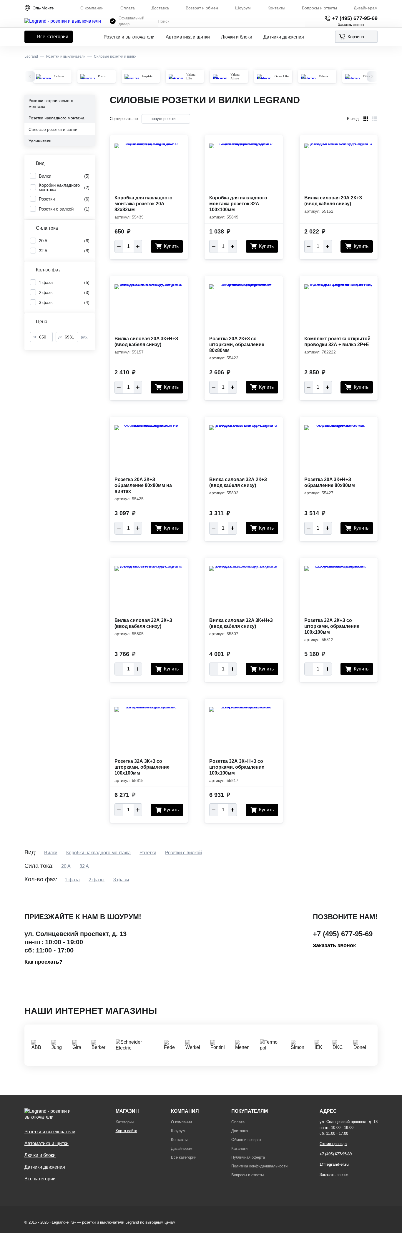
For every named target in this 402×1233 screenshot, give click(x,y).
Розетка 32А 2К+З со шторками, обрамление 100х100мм (331, 626)
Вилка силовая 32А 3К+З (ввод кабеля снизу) (143, 623)
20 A (66, 866)
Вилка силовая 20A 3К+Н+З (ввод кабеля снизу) (146, 341)
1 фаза (72, 879)
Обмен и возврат (246, 1139)
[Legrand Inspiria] (131, 76)
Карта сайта (126, 1131)
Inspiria (147, 76)
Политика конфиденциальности (259, 1166)
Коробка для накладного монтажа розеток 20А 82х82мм (143, 203)
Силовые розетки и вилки (53, 129)
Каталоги (239, 1148)
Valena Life (190, 76)
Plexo (102, 76)
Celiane (59, 76)
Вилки (50, 852)
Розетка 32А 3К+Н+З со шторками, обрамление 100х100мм (236, 767)
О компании (92, 8)
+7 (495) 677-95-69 (355, 18)
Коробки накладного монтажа (98, 852)
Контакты (276, 8)
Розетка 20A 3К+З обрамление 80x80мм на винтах (143, 485)
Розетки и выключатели (129, 36)
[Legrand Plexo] (87, 76)
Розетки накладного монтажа (56, 118)
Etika (366, 76)
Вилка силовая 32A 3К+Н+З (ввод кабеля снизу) (241, 623)
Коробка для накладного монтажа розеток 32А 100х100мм (238, 203)
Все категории (52, 36)
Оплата (127, 8)
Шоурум (243, 8)
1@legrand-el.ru (334, 1164)
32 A (84, 866)
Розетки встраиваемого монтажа (51, 103)
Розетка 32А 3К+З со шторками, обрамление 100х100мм (142, 767)
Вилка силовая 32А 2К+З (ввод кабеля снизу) (238, 482)
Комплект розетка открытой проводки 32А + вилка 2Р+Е (337, 341)
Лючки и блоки (236, 36)
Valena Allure (235, 76)
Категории (125, 1122)
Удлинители (40, 141)
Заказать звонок (334, 945)
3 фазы (121, 879)
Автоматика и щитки (188, 36)
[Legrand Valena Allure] (220, 76)
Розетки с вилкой (183, 852)
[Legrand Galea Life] (264, 76)
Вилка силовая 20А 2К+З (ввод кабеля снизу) (333, 200)
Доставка (160, 8)
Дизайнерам (366, 8)
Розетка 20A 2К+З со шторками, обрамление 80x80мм (236, 344)
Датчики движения (283, 36)
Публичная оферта (248, 1157)
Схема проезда (333, 1144)
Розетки (147, 852)
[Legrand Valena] (308, 76)
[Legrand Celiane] (43, 76)
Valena (323, 76)
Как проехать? (43, 962)
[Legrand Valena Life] (176, 76)
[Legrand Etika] (352, 76)
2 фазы (96, 879)
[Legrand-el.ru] (62, 21)
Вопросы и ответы (319, 8)
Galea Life (282, 76)
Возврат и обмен (202, 8)
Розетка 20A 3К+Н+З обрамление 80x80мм (329, 482)
